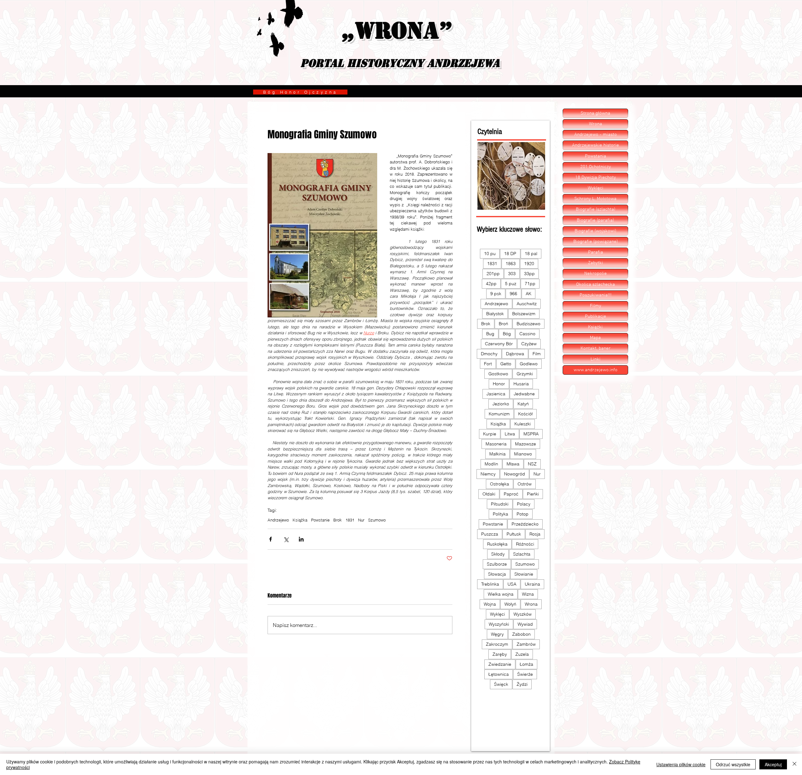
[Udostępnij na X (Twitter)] (286, 539)
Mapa (595, 338)
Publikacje (595, 316)
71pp (530, 283)
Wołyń (510, 604)
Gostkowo (498, 374)
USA (512, 584)
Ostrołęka (499, 484)
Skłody (498, 554)
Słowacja (497, 574)
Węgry (497, 634)
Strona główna (595, 113)
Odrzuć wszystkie (733, 764)
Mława (513, 464)
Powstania (595, 156)
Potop (523, 514)
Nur (361, 519)
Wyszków (522, 614)
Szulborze (497, 564)
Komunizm (499, 414)
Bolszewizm (523, 313)
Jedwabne (524, 394)
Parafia (595, 252)
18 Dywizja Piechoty (595, 177)
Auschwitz (527, 303)
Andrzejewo (278, 519)
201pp (493, 273)
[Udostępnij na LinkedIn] (301, 539)
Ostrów (525, 484)
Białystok (495, 313)
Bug (490, 333)
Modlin (491, 464)
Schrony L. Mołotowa (595, 199)
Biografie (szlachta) (595, 209)
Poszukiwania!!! (596, 295)
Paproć (511, 494)
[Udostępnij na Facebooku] (270, 539)
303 (512, 273)
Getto (505, 364)
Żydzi (522, 684)
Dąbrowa (515, 354)
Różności (525, 544)
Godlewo (529, 364)
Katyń (523, 404)
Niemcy (488, 474)
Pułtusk (514, 534)
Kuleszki (522, 424)
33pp (529, 273)
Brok (337, 519)
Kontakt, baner (596, 348)
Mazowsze (525, 444)
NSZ (532, 464)
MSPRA (531, 434)
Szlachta (521, 554)
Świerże (525, 674)
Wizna (528, 594)
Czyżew (529, 343)
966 (513, 293)
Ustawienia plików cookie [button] (681, 764)
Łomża (526, 664)
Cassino (527, 333)
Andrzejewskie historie (595, 145)
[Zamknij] (794, 764)
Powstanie (320, 519)
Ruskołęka (497, 544)
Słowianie (523, 574)
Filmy (595, 306)
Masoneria (496, 444)
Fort (488, 364)
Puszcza (489, 534)
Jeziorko (500, 404)
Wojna (490, 604)
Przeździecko (525, 524)
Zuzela (522, 654)
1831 (350, 519)
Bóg (507, 333)
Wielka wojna (500, 594)
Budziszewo (528, 323)
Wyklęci (497, 614)
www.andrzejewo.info (595, 370)
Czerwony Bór (499, 343)
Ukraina (532, 584)
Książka (300, 519)
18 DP (510, 253)
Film (537, 354)
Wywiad (525, 624)
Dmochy (489, 354)
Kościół (525, 414)
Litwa (510, 434)
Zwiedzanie (499, 664)
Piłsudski (499, 504)
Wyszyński (499, 624)
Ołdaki (488, 494)
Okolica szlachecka (595, 284)
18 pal (531, 253)
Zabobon (521, 634)
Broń (503, 323)
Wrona (531, 604)
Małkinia (497, 454)
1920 (529, 263)
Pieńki (533, 494)
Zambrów (526, 644)
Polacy (523, 504)
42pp (491, 283)
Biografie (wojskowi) (595, 231)
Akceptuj (773, 764)
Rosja (534, 534)
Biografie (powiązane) (595, 241)
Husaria (521, 384)
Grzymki (525, 374)
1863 (511, 263)
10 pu (490, 253)
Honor (499, 384)
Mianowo (523, 454)
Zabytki (595, 263)
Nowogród (514, 474)
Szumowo (377, 519)
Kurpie (489, 434)
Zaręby (499, 654)
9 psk (495, 293)
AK (528, 293)
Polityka (500, 514)
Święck (501, 684)
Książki (595, 327)
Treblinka (490, 584)
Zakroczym (497, 644)
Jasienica (496, 394)
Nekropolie (595, 273)
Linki (596, 359)
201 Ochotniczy (595, 167)
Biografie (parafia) (595, 220)
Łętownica (498, 674)
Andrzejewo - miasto (595, 134)
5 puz (510, 283)
